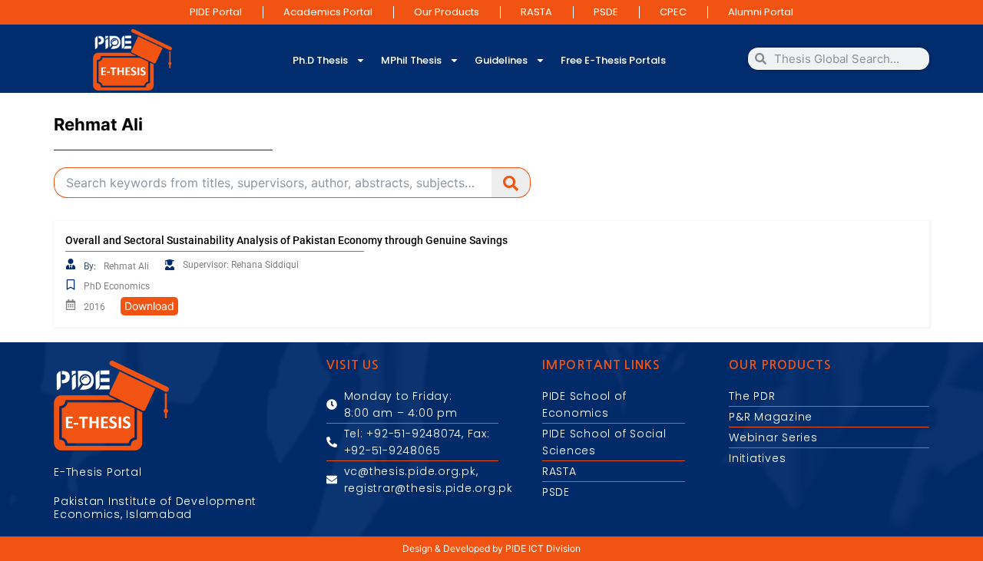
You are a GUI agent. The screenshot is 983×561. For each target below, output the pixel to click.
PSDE (606, 12)
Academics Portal (327, 12)
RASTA (536, 12)
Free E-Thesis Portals (613, 60)
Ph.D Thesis (320, 60)
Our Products (446, 12)
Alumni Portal (760, 12)
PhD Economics (117, 286)
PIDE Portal (216, 12)
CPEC (673, 12)
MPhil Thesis (411, 60)
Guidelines (501, 60)
